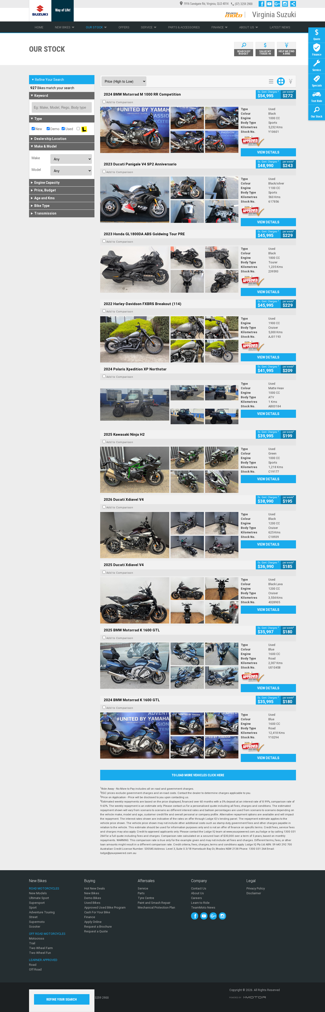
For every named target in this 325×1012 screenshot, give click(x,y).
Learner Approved (43, 960)
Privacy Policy (255, 888)
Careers (196, 898)
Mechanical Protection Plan (156, 907)
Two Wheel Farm (41, 948)
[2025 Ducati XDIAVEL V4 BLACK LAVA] (169, 600)
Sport (33, 907)
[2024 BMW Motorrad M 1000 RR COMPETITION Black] (169, 130)
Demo (54, 129)
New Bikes (62, 27)
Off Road (35, 969)
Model (36, 170)
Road (32, 965)
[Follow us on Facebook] (262, 4)
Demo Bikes (92, 898)
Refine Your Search (47, 79)
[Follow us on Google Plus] (278, 4)
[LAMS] (84, 129)
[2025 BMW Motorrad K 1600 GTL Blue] (169, 666)
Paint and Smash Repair (154, 903)
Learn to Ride (200, 903)
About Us (246, 27)
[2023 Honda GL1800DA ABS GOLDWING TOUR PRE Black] (169, 269)
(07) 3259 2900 (243, 4)
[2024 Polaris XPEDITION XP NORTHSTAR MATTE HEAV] (169, 404)
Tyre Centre (146, 898)
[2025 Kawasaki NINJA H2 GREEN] (169, 470)
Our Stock (94, 27)
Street (33, 917)
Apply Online (93, 922)
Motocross (36, 938)
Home (39, 27)
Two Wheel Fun (40, 953)
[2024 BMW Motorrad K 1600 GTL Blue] (169, 735)
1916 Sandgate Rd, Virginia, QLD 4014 (206, 3)
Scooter (34, 927)
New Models (38, 893)
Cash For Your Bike (97, 912)
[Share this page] (292, 4)
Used (69, 129)
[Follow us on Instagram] (286, 4)
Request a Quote (96, 931)
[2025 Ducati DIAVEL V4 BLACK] (169, 535)
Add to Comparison (119, 102)
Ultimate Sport (39, 898)
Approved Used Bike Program (105, 907)
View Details (268, 152)
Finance (218, 27)
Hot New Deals (94, 888)
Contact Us (198, 888)
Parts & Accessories (184, 27)
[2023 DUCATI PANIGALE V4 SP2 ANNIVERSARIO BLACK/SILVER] (169, 200)
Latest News (280, 27)
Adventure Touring (42, 912)
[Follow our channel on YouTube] (270, 4)
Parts (141, 893)
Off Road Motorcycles (47, 934)
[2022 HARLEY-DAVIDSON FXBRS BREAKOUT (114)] (169, 339)
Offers (123, 27)
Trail (32, 943)
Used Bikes (92, 903)
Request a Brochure (98, 927)
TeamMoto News (203, 907)
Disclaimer (253, 893)
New (38, 129)
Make (36, 158)
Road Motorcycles (44, 888)
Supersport (37, 903)
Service (147, 27)
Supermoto (37, 922)
